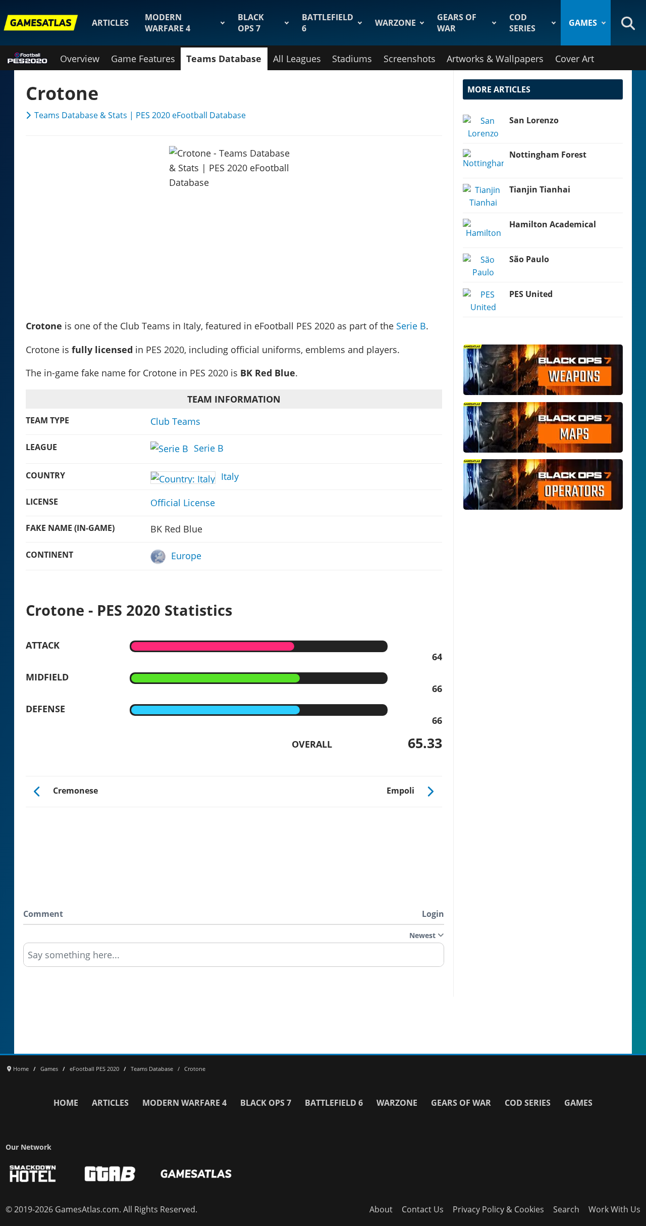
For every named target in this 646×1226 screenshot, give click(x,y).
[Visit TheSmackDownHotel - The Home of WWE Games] (33, 1173)
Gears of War (456, 23)
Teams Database (223, 59)
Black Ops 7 (251, 23)
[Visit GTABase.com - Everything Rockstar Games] (110, 1173)
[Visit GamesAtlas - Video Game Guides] (196, 1173)
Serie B (411, 326)
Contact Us (423, 1209)
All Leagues (297, 59)
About (381, 1209)
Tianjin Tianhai (539, 189)
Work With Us (614, 1209)
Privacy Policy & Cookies (498, 1209)
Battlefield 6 (327, 23)
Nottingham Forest (547, 154)
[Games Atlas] (41, 23)
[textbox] (233, 958)
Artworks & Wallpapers (495, 59)
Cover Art (574, 59)
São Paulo (529, 259)
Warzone (395, 22)
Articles (110, 22)
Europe (186, 556)
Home (65, 1102)
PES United (531, 294)
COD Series (522, 23)
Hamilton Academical (552, 224)
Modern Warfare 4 (167, 23)
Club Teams (175, 421)
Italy (230, 476)
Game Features (143, 59)
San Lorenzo (534, 120)
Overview (79, 59)
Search (566, 1209)
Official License (182, 503)
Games (583, 22)
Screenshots (410, 59)
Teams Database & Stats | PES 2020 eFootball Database (140, 115)
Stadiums (352, 59)
